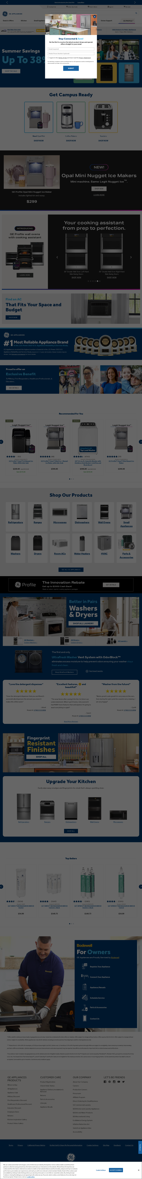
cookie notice (31, 1177)
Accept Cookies (116, 1170)
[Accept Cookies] (138, 1170)
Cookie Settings (101, 1170)
